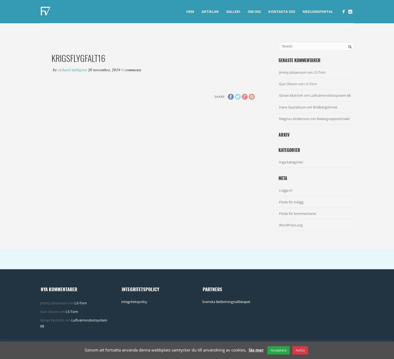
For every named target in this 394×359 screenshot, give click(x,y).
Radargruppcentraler (333, 118)
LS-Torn (319, 72)
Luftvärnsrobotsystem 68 (330, 95)
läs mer (256, 350)
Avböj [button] (300, 350)
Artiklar (210, 11)
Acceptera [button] (279, 350)
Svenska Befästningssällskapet (226, 301)
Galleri (233, 11)
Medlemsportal (318, 11)
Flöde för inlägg (291, 202)
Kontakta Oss (281, 11)
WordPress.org (291, 225)
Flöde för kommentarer (297, 213)
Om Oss (254, 11)
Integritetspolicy (134, 301)
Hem (190, 11)
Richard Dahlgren (73, 69)
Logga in (285, 190)
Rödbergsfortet (325, 107)
